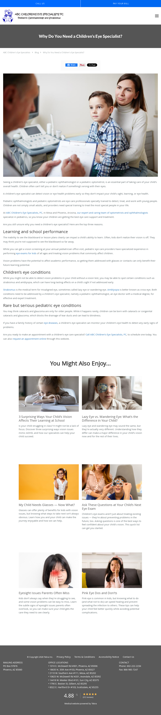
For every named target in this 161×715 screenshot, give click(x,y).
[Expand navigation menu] (156, 16)
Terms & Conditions (84, 656)
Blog (37, 52)
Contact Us (128, 656)
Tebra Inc (48, 657)
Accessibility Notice (109, 656)
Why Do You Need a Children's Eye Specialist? (63, 52)
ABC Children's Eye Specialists (16, 52)
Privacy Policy (64, 656)
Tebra (94, 703)
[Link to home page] (32, 16)
